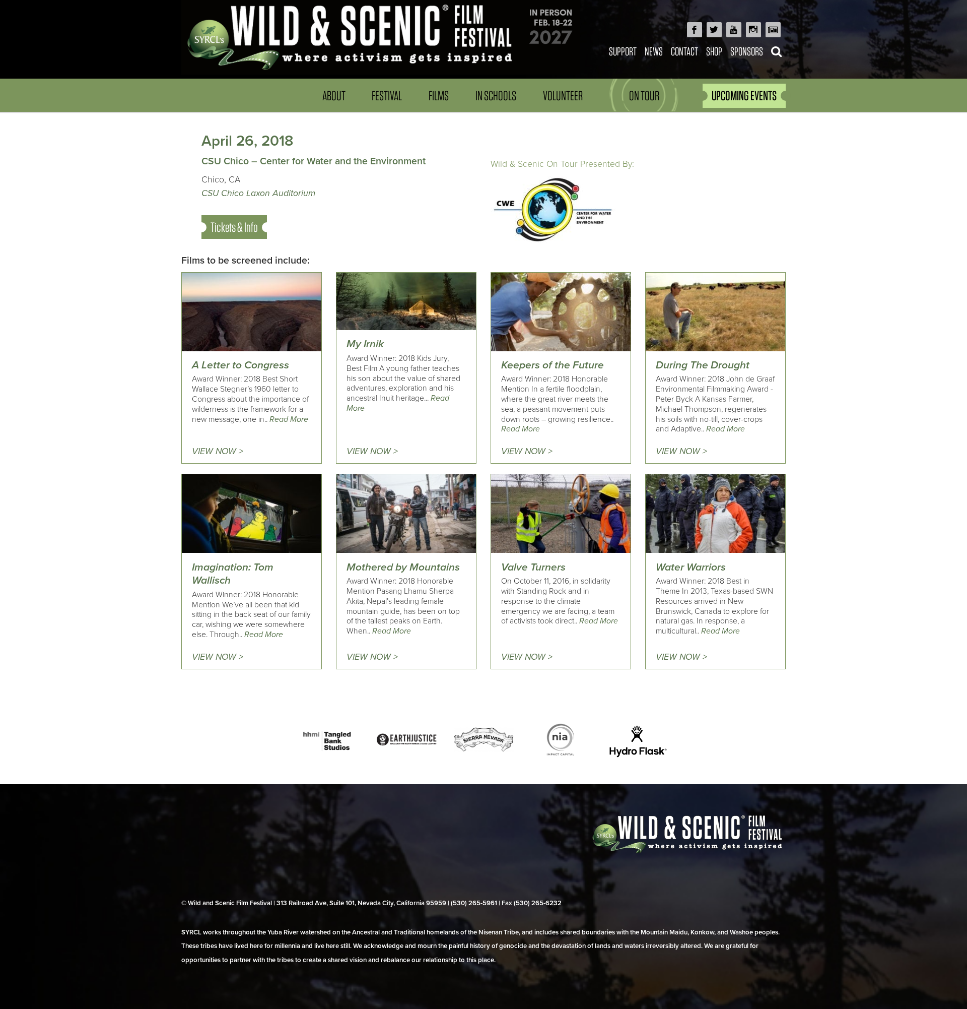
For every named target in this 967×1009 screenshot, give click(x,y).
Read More (288, 419)
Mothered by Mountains (403, 567)
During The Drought (702, 365)
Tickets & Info (234, 227)
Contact (684, 51)
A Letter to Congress (240, 365)
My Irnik (365, 344)
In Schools (495, 95)
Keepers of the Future (552, 365)
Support (623, 51)
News (654, 51)
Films (439, 95)
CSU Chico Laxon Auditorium (258, 193)
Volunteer (563, 95)
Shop (714, 51)
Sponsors (746, 51)
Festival (387, 95)
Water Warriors (691, 567)
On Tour (644, 95)
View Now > (217, 451)
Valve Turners (533, 567)
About (334, 95)
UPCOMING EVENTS (744, 95)
